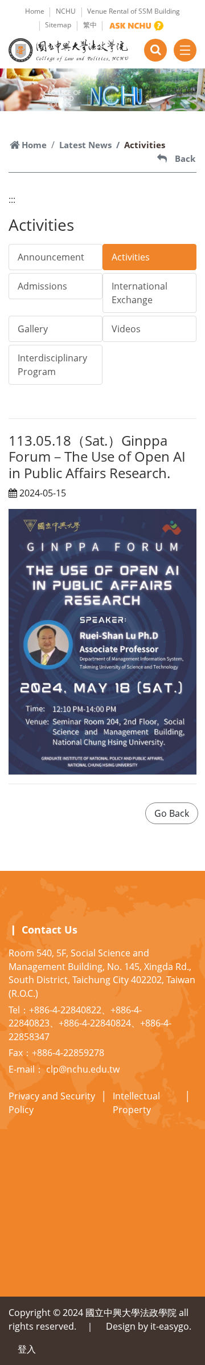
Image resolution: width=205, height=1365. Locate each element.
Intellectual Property (136, 1103)
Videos (126, 329)
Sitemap (58, 25)
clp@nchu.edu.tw (83, 1069)
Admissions (42, 286)
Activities (131, 257)
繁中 (90, 25)
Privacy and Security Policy (52, 1103)
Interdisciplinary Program (52, 365)
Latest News (85, 144)
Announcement (51, 257)
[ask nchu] (136, 25)
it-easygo (169, 1326)
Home (34, 11)
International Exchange (139, 293)
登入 (27, 1349)
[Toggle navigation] (185, 50)
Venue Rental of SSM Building (133, 11)
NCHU (66, 11)
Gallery (33, 329)
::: (12, 199)
